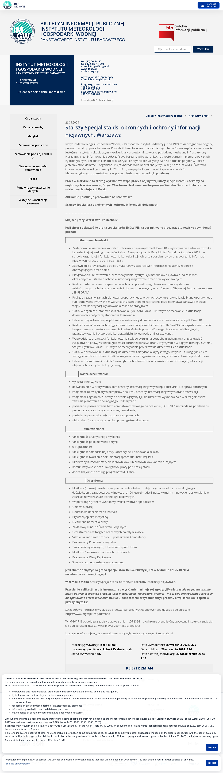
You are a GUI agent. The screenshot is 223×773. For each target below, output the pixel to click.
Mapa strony (106, 100)
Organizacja (33, 118)
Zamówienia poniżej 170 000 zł (33, 155)
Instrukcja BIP (89, 100)
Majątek (33, 136)
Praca (33, 179)
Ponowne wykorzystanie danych (33, 189)
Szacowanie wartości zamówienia (33, 168)
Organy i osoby (33, 127)
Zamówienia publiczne (33, 145)
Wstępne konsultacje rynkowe (33, 201)
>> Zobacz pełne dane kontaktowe (41, 92)
